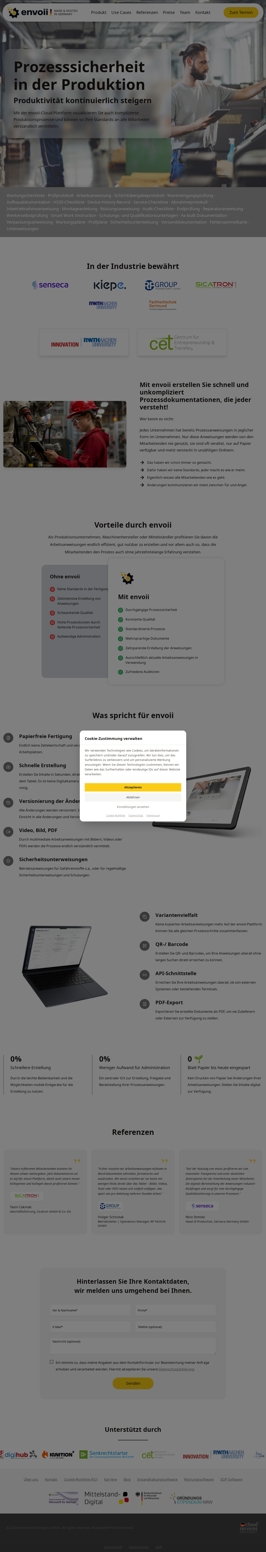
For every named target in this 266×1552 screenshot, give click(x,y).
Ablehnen (133, 797)
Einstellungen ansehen (133, 807)
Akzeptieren (133, 787)
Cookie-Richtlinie (115, 815)
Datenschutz (136, 815)
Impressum (153, 815)
